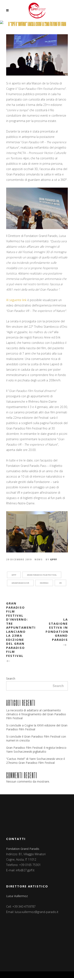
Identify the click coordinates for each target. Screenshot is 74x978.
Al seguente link (16, 300)
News (39, 559)
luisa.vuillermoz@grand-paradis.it (36, 912)
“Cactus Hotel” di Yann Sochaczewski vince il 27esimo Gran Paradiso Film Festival (35, 761)
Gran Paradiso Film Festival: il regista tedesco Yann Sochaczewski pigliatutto (36, 749)
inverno (44, 583)
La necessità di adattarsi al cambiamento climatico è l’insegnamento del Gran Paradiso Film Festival (36, 714)
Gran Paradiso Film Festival (42, 575)
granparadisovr (20, 583)
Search (10, 678)
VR (60, 583)
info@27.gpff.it (25, 870)
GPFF (53, 559)
